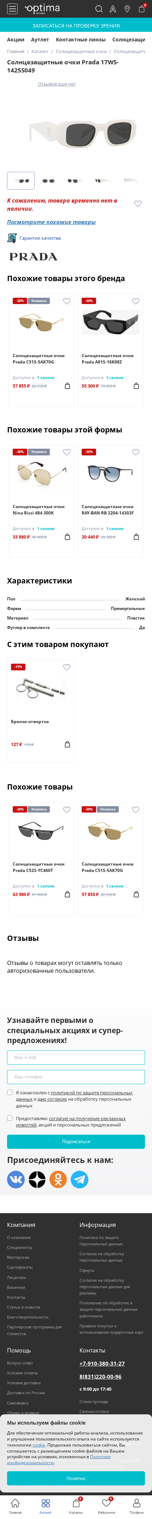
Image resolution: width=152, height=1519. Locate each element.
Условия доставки (24, 1382)
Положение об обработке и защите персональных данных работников (109, 1309)
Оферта (87, 1270)
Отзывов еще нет (57, 84)
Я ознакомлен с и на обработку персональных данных (74, 1098)
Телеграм (79, 1179)
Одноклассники (58, 1179)
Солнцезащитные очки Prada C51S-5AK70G (39, 359)
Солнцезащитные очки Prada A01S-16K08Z (108, 359)
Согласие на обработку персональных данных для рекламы (105, 1287)
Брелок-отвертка (30, 721)
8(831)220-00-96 (101, 1376)
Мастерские (18, 1257)
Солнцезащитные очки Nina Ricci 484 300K (39, 510)
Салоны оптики (94, 1411)
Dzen (37, 1179)
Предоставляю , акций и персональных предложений (71, 1121)
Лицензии (16, 1277)
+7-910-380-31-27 (102, 1363)
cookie (39, 1445)
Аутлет (40, 39)
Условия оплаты (22, 1372)
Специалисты (19, 1247)
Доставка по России (26, 1392)
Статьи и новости (23, 1307)
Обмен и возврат (23, 1412)
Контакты (16, 1297)
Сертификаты (20, 1267)
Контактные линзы (81, 39)
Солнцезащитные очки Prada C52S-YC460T (39, 867)
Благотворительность (28, 1317)
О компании (19, 1237)
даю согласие (52, 1099)
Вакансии (16, 1287)
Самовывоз (17, 1402)
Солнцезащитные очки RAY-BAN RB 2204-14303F (108, 510)
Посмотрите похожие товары (51, 222)
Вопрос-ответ (20, 1363)
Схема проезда (94, 1401)
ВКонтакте (16, 1179)
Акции (15, 39)
